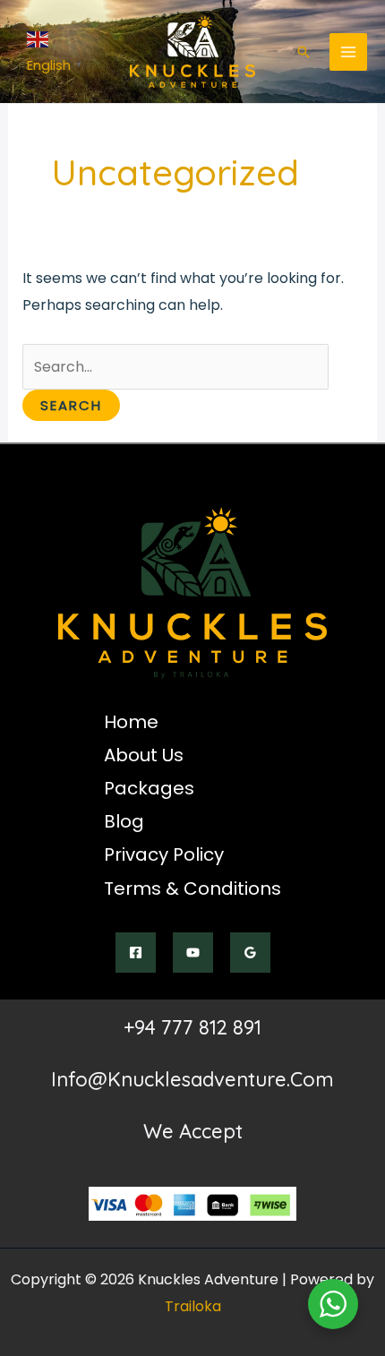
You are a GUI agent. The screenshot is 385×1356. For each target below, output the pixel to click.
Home (131, 721)
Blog (124, 821)
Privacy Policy (164, 854)
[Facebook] (136, 952)
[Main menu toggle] (348, 52)
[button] (303, 52)
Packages (149, 788)
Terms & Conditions (192, 888)
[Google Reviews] (250, 952)
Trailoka (193, 1306)
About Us (144, 755)
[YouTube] (193, 952)
